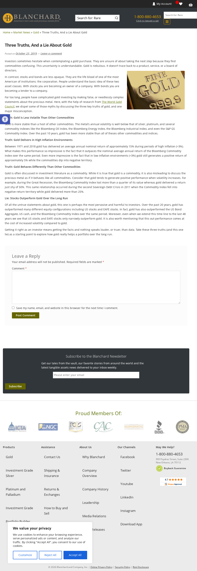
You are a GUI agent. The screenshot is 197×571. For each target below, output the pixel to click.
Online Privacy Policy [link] (101, 567)
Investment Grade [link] (19, 508)
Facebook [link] (127, 457)
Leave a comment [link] (51, 53)
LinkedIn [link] (126, 497)
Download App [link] (131, 524)
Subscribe (15, 386)
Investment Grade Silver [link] (19, 473)
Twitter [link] (125, 470)
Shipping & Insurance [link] (52, 473)
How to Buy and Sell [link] (56, 511)
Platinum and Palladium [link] (15, 492)
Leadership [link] (90, 502)
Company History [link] (95, 489)
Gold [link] (36, 32)
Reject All (50, 555)
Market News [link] (21, 32)
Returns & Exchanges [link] (52, 492)
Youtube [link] (126, 484)
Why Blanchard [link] (93, 457)
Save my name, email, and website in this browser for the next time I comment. (67, 308)
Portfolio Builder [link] (18, 521)
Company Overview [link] (89, 473)
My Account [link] (164, 4)
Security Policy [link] (122, 567)
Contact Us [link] (52, 457)
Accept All (75, 555)
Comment (19, 268)
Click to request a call (147, 20)
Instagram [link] (128, 510)
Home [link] (6, 32)
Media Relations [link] (94, 516)
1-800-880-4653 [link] (147, 16)
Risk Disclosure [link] (141, 567)
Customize (25, 555)
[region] (50, 542)
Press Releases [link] (93, 529)
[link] (5, 119)
